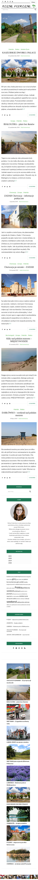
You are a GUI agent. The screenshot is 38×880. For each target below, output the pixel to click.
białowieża (23, 576)
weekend (12, 601)
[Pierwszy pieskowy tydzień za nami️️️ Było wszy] (15, 877)
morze (18, 584)
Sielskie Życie (25, 49)
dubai (8, 579)
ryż (12, 596)
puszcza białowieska (22, 593)
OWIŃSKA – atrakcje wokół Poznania (19, 864)
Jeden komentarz (24, 270)
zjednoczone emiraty (16, 604)
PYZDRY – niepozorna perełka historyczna (17, 619)
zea (10, 604)
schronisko (16, 596)
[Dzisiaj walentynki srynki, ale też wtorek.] (2, 877)
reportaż (9, 596)
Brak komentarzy (25, 56)
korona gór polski (18, 582)
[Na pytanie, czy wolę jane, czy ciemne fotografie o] (19, 877)
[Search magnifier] (35, 9)
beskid (8, 576)
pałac (29, 584)
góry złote (18, 579)
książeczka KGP (10, 584)
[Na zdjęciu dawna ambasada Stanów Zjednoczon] (36, 877)
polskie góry (17, 591)
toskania (18, 598)
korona (9, 582)
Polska (17, 49)
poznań (9, 594)
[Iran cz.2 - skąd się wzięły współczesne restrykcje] (32, 877)
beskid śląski (17, 576)
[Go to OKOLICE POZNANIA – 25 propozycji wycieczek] (19, 28)
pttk (13, 593)
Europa (13, 121)
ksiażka (26, 582)
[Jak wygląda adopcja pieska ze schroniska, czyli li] (10, 877)
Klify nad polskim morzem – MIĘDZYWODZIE (19, 340)
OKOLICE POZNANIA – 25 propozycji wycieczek (16, 630)
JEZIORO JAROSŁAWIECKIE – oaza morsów (18, 634)
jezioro (26, 579)
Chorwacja (12, 192)
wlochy (8, 604)
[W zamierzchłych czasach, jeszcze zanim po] (27, 877)
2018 (10, 563)
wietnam (27, 602)
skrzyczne (9, 598)
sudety (14, 598)
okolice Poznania (24, 584)
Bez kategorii (10, 335)
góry (14, 579)
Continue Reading (32, 115)
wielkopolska (20, 602)
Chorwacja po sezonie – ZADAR (19, 267)
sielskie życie (23, 596)
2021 (10, 556)
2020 (10, 558)
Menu (33, 2)
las (15, 584)
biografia (29, 576)
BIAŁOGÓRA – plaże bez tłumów (19, 124)
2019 (10, 560)
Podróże (11, 49)
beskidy (12, 576)
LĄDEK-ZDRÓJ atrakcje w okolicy (18, 742)
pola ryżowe (11, 588)
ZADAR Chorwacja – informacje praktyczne (19, 197)
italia (22, 579)
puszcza (16, 594)
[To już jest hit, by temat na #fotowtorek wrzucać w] (6, 877)
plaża (8, 588)
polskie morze (24, 591)
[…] (23, 109)
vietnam (23, 598)
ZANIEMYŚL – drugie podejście (14, 623)
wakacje (27, 598)
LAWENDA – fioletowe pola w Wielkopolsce (18, 626)
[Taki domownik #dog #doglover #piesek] (23, 877)
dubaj (10, 579)
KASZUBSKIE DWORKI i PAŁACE (19, 52)
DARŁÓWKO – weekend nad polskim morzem (19, 414)
